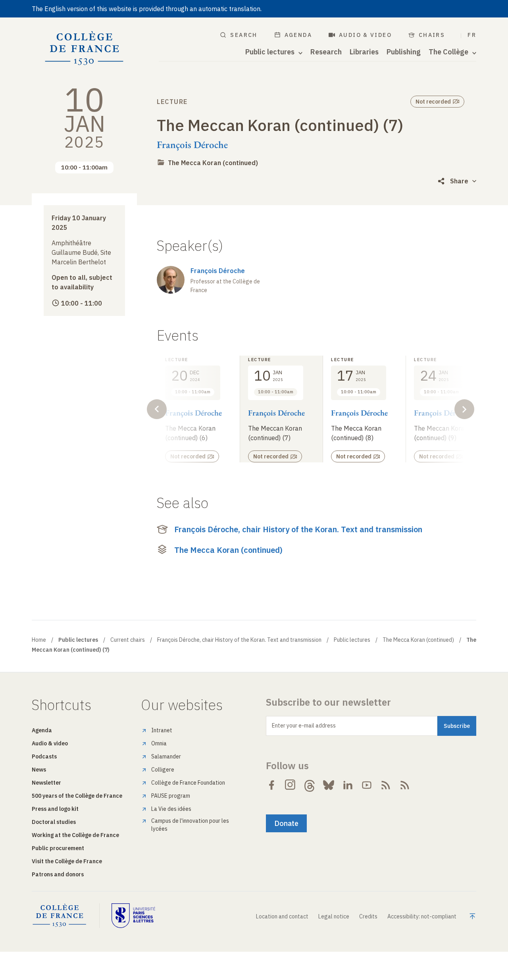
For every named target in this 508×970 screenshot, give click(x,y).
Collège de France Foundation (188, 782)
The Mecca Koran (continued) (213, 163)
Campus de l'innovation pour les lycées (190, 824)
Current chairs (127, 639)
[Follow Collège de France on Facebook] (271, 785)
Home (39, 639)
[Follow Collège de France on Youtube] (366, 785)
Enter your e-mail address (304, 725)
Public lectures (352, 639)
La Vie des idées (171, 808)
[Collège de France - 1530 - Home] (84, 48)
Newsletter (46, 782)
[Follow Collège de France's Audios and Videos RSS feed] (404, 785)
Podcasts (44, 756)
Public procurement (58, 848)
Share (459, 181)
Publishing (404, 52)
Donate (286, 823)
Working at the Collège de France (75, 835)
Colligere (162, 769)
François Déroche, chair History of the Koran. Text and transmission (298, 529)
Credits (368, 916)
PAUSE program (170, 795)
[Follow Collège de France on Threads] (309, 785)
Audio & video (365, 34)
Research (326, 52)
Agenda (298, 34)
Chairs (432, 34)
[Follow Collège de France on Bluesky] (328, 785)
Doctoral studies (54, 822)
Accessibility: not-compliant (421, 916)
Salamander (166, 756)
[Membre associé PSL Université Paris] (133, 915)
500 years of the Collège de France (77, 795)
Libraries (364, 52)
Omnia (159, 743)
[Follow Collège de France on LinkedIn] (347, 785)
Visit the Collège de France (67, 861)
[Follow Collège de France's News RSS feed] (385, 785)
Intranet (161, 730)
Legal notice (333, 916)
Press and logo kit (55, 808)
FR (472, 34)
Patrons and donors (58, 874)
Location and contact (282, 916)
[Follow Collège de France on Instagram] (290, 785)
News (39, 769)
